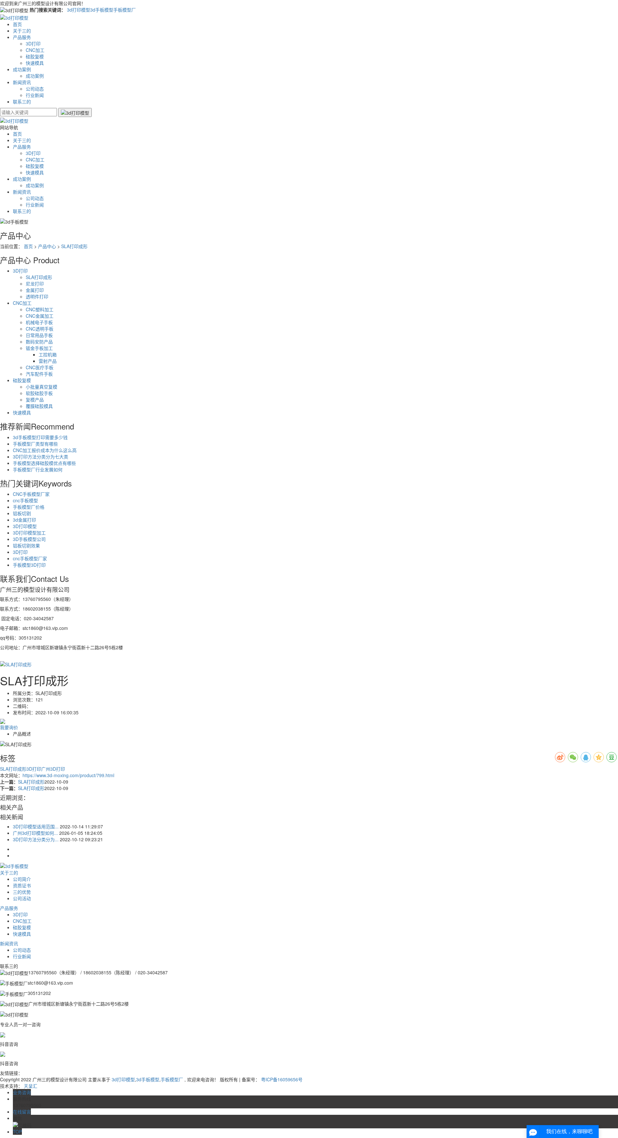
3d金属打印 (24, 519)
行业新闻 (35, 95)
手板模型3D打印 (29, 565)
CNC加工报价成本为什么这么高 (45, 450)
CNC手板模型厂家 (31, 494)
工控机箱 (48, 354)
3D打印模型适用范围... (36, 826)
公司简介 (22, 879)
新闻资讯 (22, 82)
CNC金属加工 (39, 316)
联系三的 (22, 101)
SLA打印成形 (74, 246)
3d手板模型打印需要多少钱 (40, 437)
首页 (17, 24)
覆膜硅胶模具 (39, 406)
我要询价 (9, 727)
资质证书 (22, 885)
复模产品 (35, 399)
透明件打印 (37, 296)
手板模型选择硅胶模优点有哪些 (44, 463)
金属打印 (35, 290)
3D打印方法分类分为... (36, 839)
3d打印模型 (78, 9)
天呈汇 (30, 1086)
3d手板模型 (101, 9)
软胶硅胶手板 (39, 393)
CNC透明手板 (39, 328)
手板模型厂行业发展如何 (37, 469)
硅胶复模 (35, 56)
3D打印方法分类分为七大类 (40, 456)
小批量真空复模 (41, 386)
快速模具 (35, 63)
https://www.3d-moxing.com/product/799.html (68, 775)
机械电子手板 (39, 322)
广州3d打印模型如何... (35, 833)
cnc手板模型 (25, 500)
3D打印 (33, 43)
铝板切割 (22, 513)
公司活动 (22, 898)
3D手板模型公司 (29, 539)
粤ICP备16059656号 (282, 1079)
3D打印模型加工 (29, 532)
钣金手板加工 (39, 348)
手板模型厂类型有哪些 (35, 443)
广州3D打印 (53, 769)
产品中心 (47, 246)
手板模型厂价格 (28, 507)
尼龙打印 (35, 283)
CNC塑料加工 (39, 309)
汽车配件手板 (39, 374)
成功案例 (22, 69)
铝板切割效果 (26, 545)
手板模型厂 (124, 9)
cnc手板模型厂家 (30, 558)
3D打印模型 (25, 526)
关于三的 (22, 30)
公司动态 (35, 88)
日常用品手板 (39, 335)
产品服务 (22, 37)
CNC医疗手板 (39, 367)
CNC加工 (35, 50)
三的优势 (22, 892)
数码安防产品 (39, 341)
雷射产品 (48, 361)
